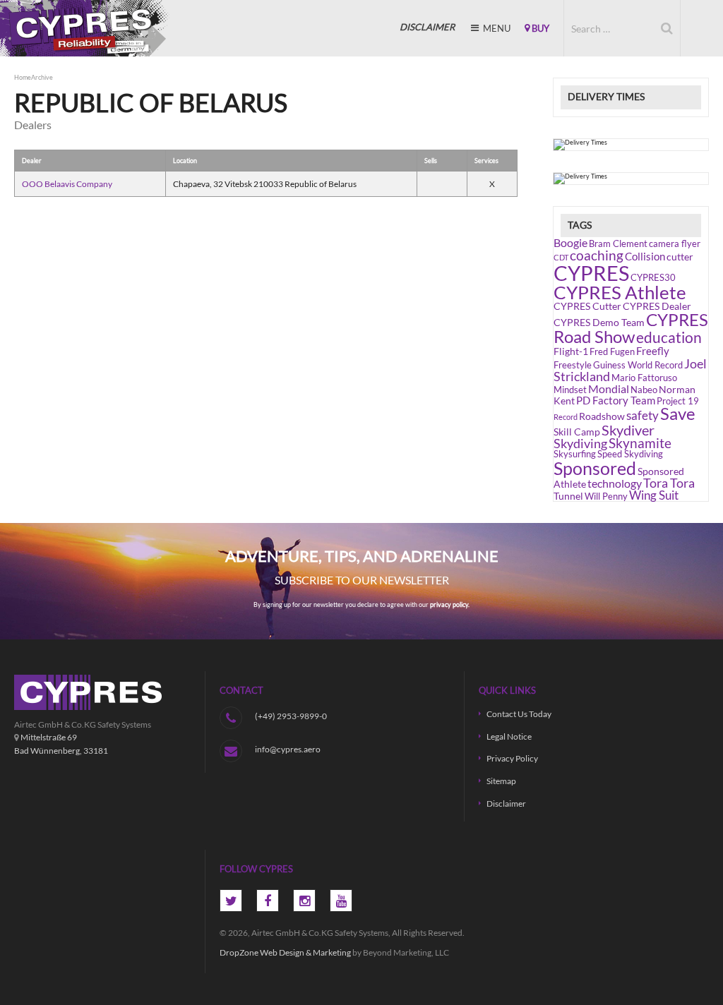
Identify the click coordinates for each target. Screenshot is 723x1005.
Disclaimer (506, 803)
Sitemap (501, 781)
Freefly (652, 350)
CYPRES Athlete (620, 292)
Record (566, 416)
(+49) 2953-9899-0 (291, 716)
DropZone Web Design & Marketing (285, 952)
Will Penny (606, 496)
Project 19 (678, 401)
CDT (561, 257)
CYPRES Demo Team (599, 322)
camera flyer (674, 244)
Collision (645, 256)
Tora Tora (669, 483)
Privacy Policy (512, 758)
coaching (596, 255)
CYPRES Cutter (587, 306)
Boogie (570, 242)
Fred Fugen (612, 352)
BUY (539, 28)
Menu (495, 28)
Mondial (608, 388)
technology (614, 483)
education (669, 337)
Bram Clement (618, 244)
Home (22, 77)
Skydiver (628, 429)
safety (642, 415)
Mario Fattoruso (644, 378)
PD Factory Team (615, 400)
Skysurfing (575, 454)
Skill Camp (577, 432)
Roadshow (602, 416)
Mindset (570, 390)
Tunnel (568, 496)
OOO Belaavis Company (67, 183)
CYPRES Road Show (631, 328)
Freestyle (573, 365)
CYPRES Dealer (657, 306)
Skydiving (580, 443)
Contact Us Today (518, 713)
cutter (680, 257)
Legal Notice (509, 736)
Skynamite (640, 443)
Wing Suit (654, 495)
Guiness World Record (638, 365)
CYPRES (84, 28)
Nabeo (644, 390)
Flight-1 (571, 351)
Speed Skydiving (630, 454)
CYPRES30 (653, 277)
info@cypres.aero (288, 749)
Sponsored (595, 468)
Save (677, 413)
